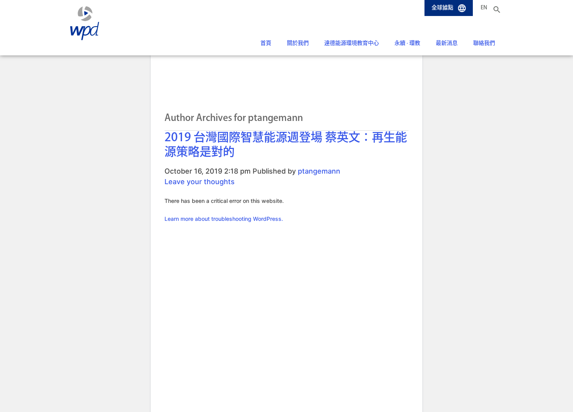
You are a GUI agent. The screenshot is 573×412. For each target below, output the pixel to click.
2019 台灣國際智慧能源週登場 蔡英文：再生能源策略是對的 (285, 145)
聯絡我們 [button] (484, 43)
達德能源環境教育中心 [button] (351, 43)
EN (484, 8)
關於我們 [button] (298, 43)
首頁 (265, 43)
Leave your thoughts (199, 182)
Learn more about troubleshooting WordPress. (223, 218)
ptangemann (319, 171)
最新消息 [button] (447, 43)
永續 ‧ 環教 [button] (407, 43)
